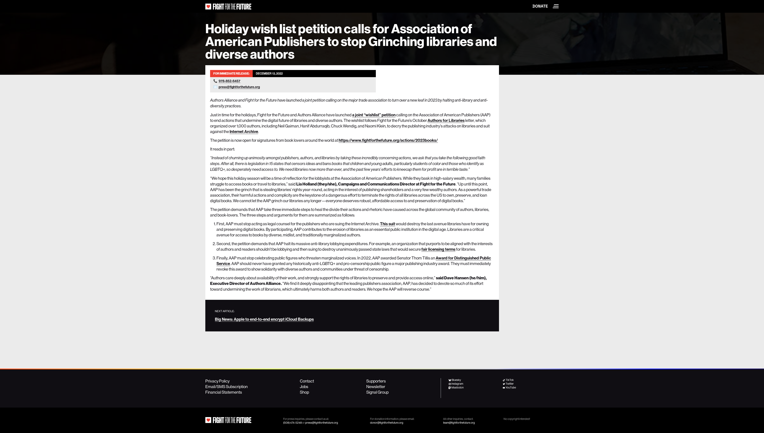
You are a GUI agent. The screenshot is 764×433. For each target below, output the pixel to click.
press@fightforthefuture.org (239, 87)
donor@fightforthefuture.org (386, 422)
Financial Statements (223, 392)
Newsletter (375, 386)
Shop (304, 392)
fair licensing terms (438, 249)
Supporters (376, 380)
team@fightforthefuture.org (459, 422)
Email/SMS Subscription (226, 386)
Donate (540, 6)
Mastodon (457, 387)
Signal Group (377, 392)
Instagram (457, 383)
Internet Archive (244, 131)
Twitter (510, 383)
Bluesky (456, 380)
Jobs (304, 386)
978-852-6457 (229, 81)
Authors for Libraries (446, 120)
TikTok (510, 380)
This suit (387, 223)
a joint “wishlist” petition (374, 114)
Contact (307, 380)
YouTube (511, 387)
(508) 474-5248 (292, 422)
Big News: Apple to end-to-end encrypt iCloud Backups (264, 319)
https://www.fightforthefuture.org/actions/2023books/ (388, 140)
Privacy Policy (217, 380)
